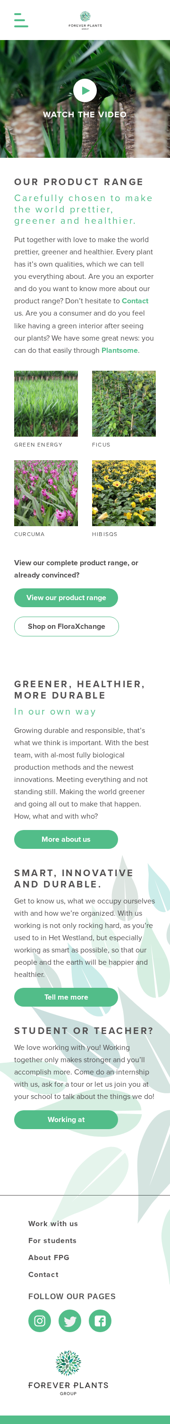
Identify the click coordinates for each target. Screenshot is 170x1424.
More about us (66, 839)
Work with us (53, 1224)
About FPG (49, 1257)
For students (52, 1240)
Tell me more (66, 997)
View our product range (66, 597)
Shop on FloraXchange (66, 626)
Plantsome (120, 350)
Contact (135, 301)
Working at (66, 1119)
